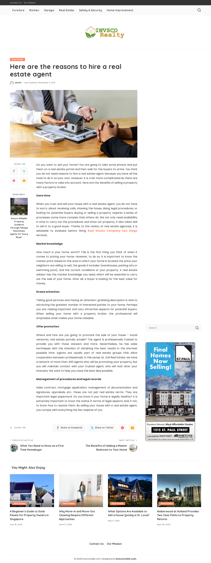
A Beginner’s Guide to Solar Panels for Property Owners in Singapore (29, 515)
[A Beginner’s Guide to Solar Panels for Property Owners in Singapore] (32, 490)
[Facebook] (14, 171)
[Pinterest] (14, 181)
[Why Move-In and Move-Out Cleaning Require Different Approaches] (81, 490)
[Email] (24, 181)
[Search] (199, 10)
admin (18, 82)
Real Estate (17, 59)
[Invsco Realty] (105, 32)
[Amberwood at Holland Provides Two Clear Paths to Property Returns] (179, 490)
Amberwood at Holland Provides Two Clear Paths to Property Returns (178, 515)
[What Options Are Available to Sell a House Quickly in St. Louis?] (130, 490)
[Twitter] (24, 171)
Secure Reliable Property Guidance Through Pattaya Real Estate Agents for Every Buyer (19, 227)
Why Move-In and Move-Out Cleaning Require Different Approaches (77, 515)
